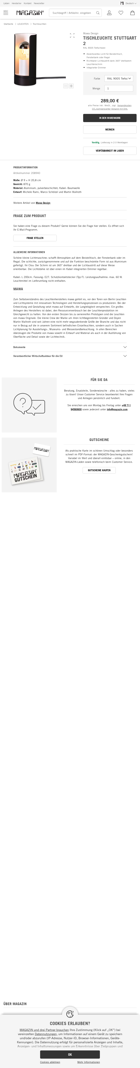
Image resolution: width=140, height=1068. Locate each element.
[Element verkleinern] (65, 86)
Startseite (8, 24)
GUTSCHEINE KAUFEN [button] (99, 470)
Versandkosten (124, 105)
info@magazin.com (117, 409)
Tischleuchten (39, 24)
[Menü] (6, 13)
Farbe (97, 78)
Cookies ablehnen (50, 1062)
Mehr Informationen (88, 1062)
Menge (96, 88)
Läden (6, 3)
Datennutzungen (46, 1034)
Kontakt (27, 3)
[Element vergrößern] (71, 86)
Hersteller (16, 3)
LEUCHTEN (23, 24)
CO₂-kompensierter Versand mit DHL (110, 108)
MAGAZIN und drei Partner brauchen (44, 1030)
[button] (72, 35)
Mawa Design (43, 202)
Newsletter (39, 3)
